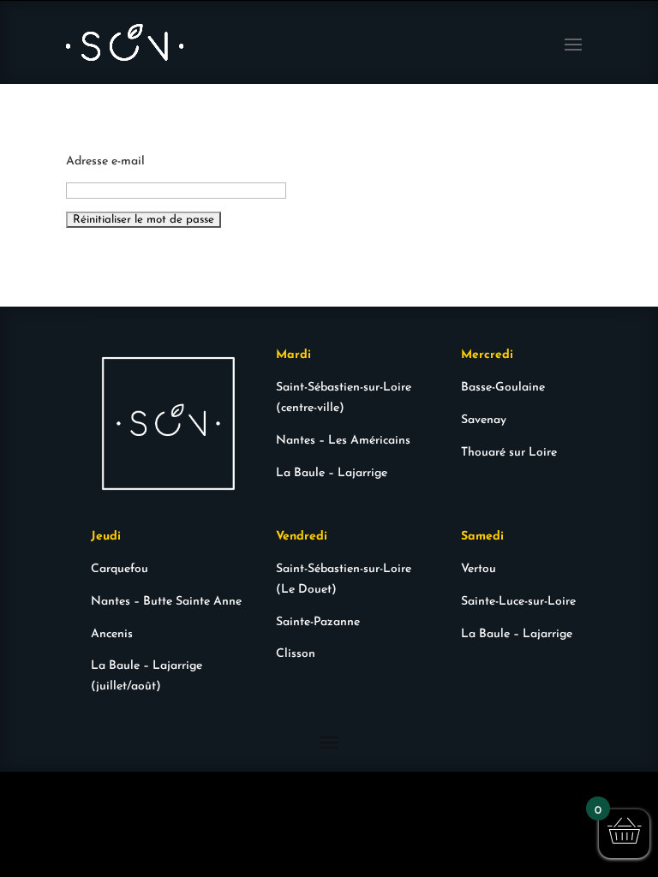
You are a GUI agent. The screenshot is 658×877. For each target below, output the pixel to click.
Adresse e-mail (105, 161)
